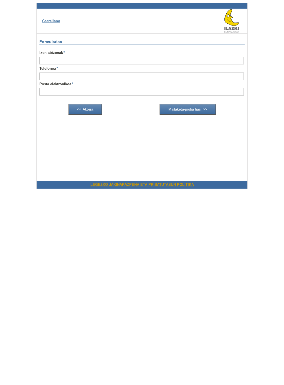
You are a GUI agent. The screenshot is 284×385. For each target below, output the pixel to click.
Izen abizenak (52, 52)
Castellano (51, 21)
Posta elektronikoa (56, 84)
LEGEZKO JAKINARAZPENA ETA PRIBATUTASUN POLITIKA (142, 184)
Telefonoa (48, 68)
